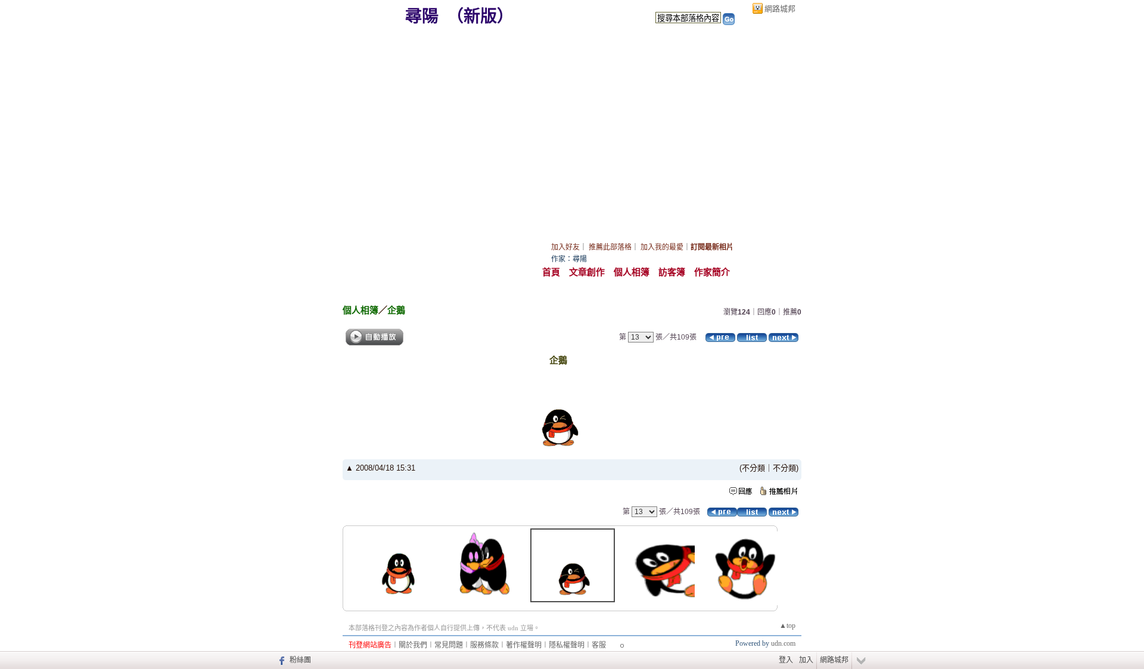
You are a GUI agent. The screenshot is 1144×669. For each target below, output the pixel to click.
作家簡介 (712, 272)
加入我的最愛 (662, 247)
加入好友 (565, 247)
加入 (806, 660)
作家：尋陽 (569, 259)
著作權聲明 (524, 645)
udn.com (783, 643)
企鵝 (396, 310)
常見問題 (448, 645)
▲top (787, 625)
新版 (480, 16)
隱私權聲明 (567, 645)
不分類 (753, 467)
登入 (786, 660)
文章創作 (587, 272)
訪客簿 (671, 272)
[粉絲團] (280, 660)
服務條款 (484, 645)
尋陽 (422, 16)
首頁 (551, 272)
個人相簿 (631, 272)
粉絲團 (300, 660)
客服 (599, 645)
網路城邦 (779, 8)
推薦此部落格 (610, 247)
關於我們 (413, 645)
